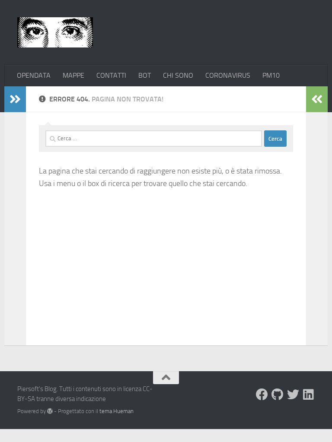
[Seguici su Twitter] (293, 394)
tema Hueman (116, 411)
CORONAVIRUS (227, 75)
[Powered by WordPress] (50, 411)
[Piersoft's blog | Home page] (55, 32)
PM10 (271, 75)
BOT (144, 75)
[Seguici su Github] (277, 394)
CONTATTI (111, 75)
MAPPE (73, 75)
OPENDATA (34, 75)
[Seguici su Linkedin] (309, 394)
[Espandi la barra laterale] (15, 99)
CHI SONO (178, 75)
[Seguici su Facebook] (262, 394)
